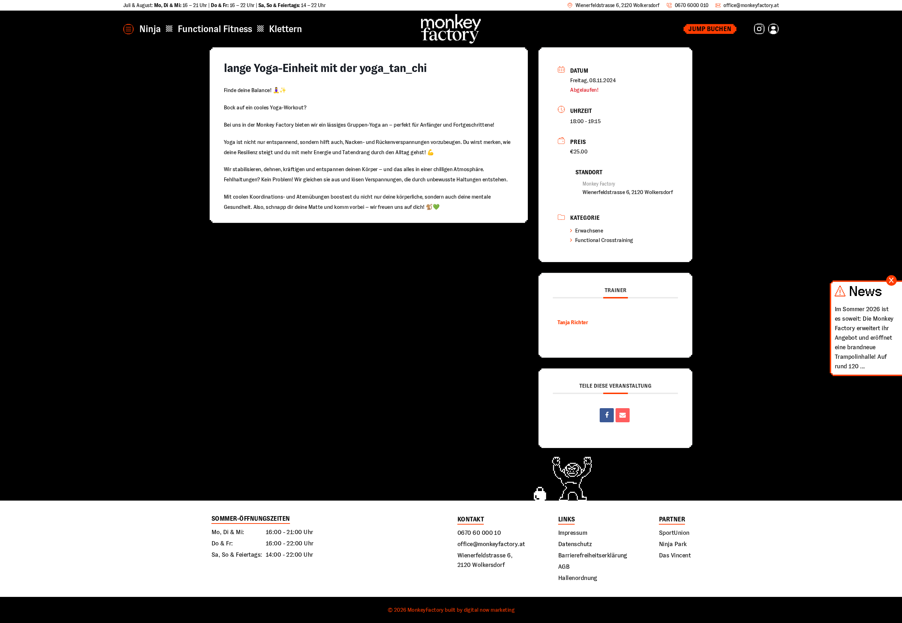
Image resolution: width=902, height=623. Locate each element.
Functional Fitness (215, 29)
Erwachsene (589, 231)
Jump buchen (709, 28)
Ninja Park (673, 544)
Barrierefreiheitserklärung (592, 555)
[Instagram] (759, 29)
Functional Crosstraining (604, 240)
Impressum (572, 532)
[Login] (773, 29)
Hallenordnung (577, 577)
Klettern (285, 29)
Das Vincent (675, 555)
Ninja (150, 29)
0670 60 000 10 (479, 532)
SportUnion (674, 532)
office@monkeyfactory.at (491, 544)
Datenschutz (575, 544)
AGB (563, 566)
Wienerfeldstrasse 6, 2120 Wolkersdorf (484, 560)
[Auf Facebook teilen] (607, 415)
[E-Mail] (623, 415)
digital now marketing (489, 610)
